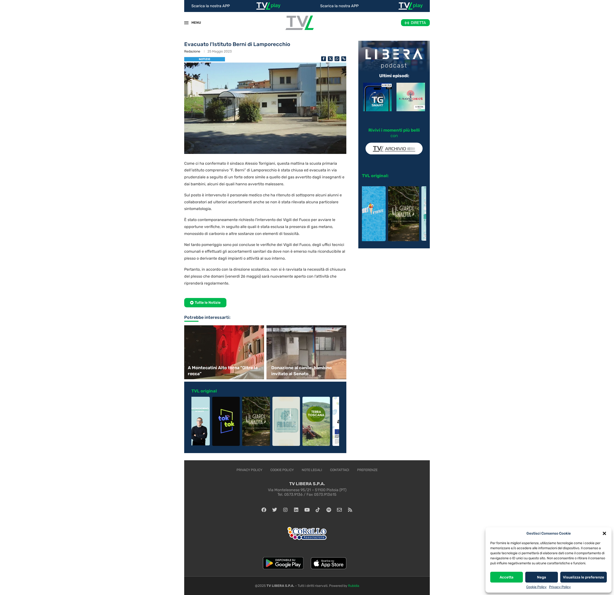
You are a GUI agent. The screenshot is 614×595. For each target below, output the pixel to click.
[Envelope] (339, 510)
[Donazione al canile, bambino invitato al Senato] (307, 352)
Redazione (192, 51)
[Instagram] (285, 510)
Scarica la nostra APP (210, 6)
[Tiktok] (318, 510)
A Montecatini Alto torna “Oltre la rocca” (223, 370)
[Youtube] (307, 510)
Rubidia (353, 586)
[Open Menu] (186, 23)
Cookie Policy (536, 587)
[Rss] (350, 510)
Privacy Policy (560, 587)
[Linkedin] (296, 510)
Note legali (312, 470)
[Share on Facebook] (323, 58)
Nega (541, 577)
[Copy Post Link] (343, 58)
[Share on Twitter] (330, 58)
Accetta (507, 577)
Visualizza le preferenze (583, 577)
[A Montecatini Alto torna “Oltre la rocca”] (223, 352)
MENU (193, 23)
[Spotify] (328, 510)
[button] (604, 533)
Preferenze (367, 470)
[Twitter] (274, 510)
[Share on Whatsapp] (337, 58)
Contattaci (339, 470)
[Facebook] (264, 510)
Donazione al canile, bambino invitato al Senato (301, 370)
